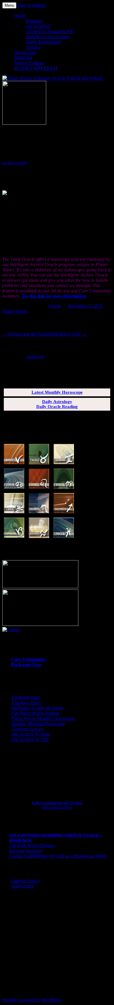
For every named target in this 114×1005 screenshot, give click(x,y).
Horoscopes (25, 52)
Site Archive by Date (30, 734)
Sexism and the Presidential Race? (36, 333)
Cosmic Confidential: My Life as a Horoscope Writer (58, 855)
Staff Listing (22, 886)
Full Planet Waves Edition (35, 713)
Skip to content (31, 5)
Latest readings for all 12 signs (57, 803)
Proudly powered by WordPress (31, 999)
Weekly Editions (29, 62)
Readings (34, 20)
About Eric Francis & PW (50, 31)
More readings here (57, 807)
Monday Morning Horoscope (38, 723)
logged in (35, 356)
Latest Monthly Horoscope (57, 392)
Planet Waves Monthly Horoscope (42, 718)
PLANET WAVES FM (35, 68)
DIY (79, 333)
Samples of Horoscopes (47, 36)
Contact (33, 47)
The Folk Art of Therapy (32, 845)
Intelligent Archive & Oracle (37, 707)
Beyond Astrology (26, 850)
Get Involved (38, 26)
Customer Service (27, 728)
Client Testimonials (43, 41)
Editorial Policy (25, 880)
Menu (9, 5)
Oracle (55, 305)
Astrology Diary (26, 702)
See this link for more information (54, 296)
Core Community (28, 659)
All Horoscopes (25, 697)
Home (19, 15)
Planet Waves (14, 311)
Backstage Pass (26, 664)
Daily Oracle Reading (57, 406)
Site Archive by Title (30, 739)
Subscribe (23, 57)
